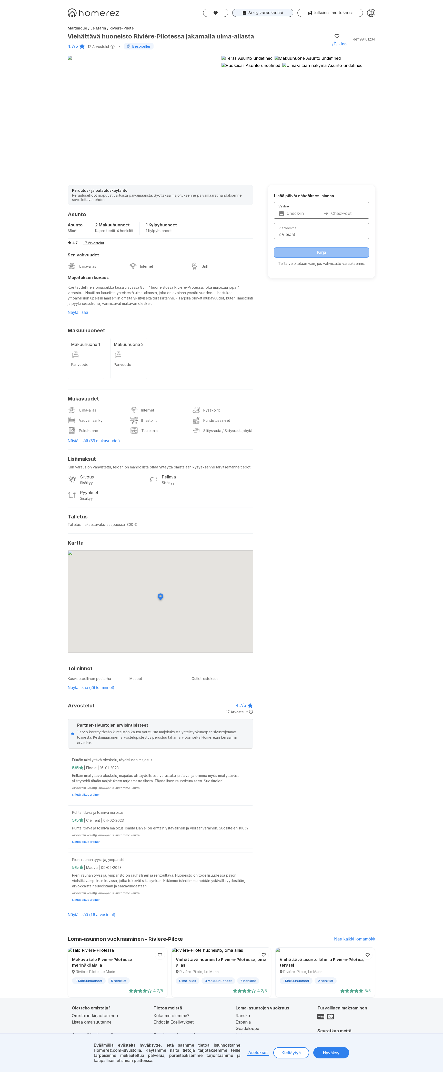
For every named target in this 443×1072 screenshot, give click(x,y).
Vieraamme (287, 228)
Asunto (75, 224)
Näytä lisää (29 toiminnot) (91, 687)
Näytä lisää (78, 312)
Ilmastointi (149, 420)
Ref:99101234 (364, 39)
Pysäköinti (211, 410)
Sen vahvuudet (83, 254)
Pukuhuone (88, 430)
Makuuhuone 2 (129, 344)
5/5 (75, 767)
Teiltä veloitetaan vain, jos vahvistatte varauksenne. (321, 263)
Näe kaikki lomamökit (354, 938)
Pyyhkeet (89, 492)
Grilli (205, 266)
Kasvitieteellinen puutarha (89, 678)
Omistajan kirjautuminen (95, 1015)
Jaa (343, 43)
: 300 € (131, 524)
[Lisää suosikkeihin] (336, 36)
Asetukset (258, 1052)
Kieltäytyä (291, 1052)
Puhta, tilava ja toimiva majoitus (98, 812)
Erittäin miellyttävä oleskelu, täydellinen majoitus (112, 760)
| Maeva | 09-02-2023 (103, 867)
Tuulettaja (149, 430)
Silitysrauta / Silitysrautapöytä (227, 430)
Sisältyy (86, 482)
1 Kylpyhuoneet (161, 224)
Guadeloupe (247, 1028)
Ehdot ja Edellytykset (174, 1022)
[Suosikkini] (215, 13)
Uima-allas (87, 266)
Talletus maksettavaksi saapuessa (96, 524)
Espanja (243, 1022)
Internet (146, 266)
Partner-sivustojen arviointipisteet (112, 725)
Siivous (87, 476)
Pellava (169, 476)
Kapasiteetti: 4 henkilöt (114, 230)
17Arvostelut (98, 46)
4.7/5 (73, 46)
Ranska (243, 1015)
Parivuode (79, 364)
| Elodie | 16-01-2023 (101, 768)
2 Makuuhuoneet (112, 224)
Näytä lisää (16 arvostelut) (91, 915)
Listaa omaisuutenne (92, 1022)
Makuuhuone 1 (85, 344)
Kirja (321, 252)
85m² (72, 230)
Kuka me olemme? (171, 1015)
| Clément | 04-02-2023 (104, 820)
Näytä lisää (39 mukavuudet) (94, 441)
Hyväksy (331, 1052)
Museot (135, 678)
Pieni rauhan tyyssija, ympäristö (98, 859)
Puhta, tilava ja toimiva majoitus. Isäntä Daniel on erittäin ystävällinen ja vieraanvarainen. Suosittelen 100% (160, 828)
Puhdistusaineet (216, 420)
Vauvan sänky (91, 420)
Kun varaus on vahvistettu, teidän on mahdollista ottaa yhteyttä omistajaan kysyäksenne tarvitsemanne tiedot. (159, 467)
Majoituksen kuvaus (88, 277)
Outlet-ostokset (205, 678)
